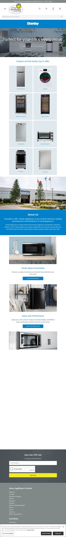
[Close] (63, 527)
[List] (39, 9)
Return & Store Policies (15, 514)
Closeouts (11, 494)
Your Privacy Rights (7, 533)
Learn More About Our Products (33, 46)
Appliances (12, 492)
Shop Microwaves (33, 278)
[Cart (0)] (60, 9)
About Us (11, 507)
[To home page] (16, 8)
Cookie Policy (30, 530)
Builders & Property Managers (17, 505)
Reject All (58, 533)
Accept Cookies (46, 533)
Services (11, 498)
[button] (5, 9)
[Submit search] (62, 16)
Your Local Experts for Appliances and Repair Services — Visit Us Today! (33, 1)
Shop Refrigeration (33, 326)
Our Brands (12, 501)
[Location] (46, 9)
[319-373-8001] (53, 9)
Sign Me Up (33, 475)
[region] (33, 530)
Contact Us (12, 512)
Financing (11, 503)
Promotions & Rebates (15, 496)
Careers (11, 509)
